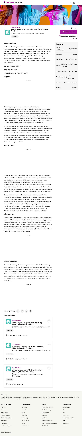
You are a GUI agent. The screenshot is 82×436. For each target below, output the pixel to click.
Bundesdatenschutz (68, 418)
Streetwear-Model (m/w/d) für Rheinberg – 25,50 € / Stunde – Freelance (28, 347)
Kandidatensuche (5, 410)
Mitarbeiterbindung (47, 420)
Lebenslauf (24, 415)
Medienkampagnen (6, 426)
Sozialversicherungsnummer (49, 423)
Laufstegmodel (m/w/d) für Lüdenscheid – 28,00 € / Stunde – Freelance (28, 371)
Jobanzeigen (4, 412)
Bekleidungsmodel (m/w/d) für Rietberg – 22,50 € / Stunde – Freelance (27, 323)
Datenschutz (66, 415)
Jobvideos (4, 420)
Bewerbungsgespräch (48, 407)
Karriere (44, 418)
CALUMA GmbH (15, 27)
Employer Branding (6, 418)
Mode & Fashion (16, 320)
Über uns (65, 410)
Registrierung (66, 407)
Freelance (15, 36)
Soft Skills (44, 415)
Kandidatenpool (5, 415)
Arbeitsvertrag (25, 420)
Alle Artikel (45, 426)
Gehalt (23, 423)
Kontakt (65, 426)
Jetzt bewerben (69, 32)
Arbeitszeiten (25, 426)
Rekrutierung (45, 412)
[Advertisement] (28, 93)
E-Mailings (4, 423)
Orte (64, 412)
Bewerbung (25, 418)
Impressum (66, 423)
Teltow (74, 54)
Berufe (23, 412)
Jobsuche (24, 410)
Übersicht (3, 407)
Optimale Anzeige (46, 410)
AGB (64, 420)
